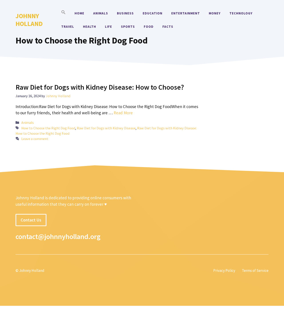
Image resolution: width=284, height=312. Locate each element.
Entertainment (185, 13)
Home (79, 13)
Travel (67, 26)
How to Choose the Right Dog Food (48, 128)
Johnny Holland (29, 20)
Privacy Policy (224, 270)
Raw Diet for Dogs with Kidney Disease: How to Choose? (100, 87)
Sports (128, 26)
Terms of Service (255, 270)
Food (149, 26)
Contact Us (31, 220)
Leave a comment (34, 138)
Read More (123, 112)
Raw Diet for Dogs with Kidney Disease (106, 128)
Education (152, 13)
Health (89, 26)
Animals (100, 13)
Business (125, 13)
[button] (63, 13)
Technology (240, 13)
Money (215, 13)
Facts (167, 26)
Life (108, 26)
